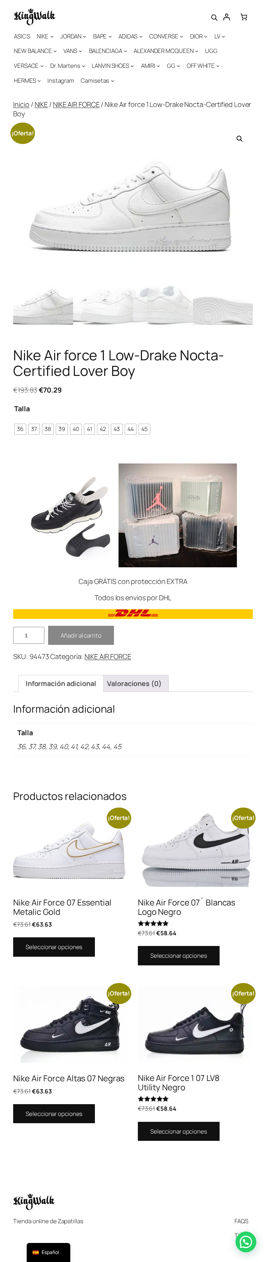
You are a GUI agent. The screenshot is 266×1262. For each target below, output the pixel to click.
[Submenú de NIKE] (52, 36)
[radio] (20, 429)
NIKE (41, 104)
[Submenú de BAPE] (110, 36)
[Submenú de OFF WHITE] (218, 65)
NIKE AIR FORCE (76, 104)
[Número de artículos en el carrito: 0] (243, 16)
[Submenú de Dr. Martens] (83, 65)
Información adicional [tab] (61, 683)
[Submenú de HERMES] (39, 80)
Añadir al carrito (81, 635)
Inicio (21, 104)
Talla (22, 408)
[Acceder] (226, 16)
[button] (239, 139)
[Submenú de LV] (223, 36)
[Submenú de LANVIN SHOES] (132, 65)
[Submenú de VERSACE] (42, 65)
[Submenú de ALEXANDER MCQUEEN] (196, 51)
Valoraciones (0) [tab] (134, 683)
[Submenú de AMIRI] (158, 65)
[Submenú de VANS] (80, 51)
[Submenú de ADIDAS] (141, 36)
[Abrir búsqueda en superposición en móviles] (214, 16)
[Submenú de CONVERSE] (181, 36)
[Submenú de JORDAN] (84, 36)
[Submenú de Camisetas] (112, 80)
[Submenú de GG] (178, 65)
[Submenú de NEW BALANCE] (55, 51)
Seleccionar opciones (54, 947)
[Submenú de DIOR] (205, 36)
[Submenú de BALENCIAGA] (125, 51)
